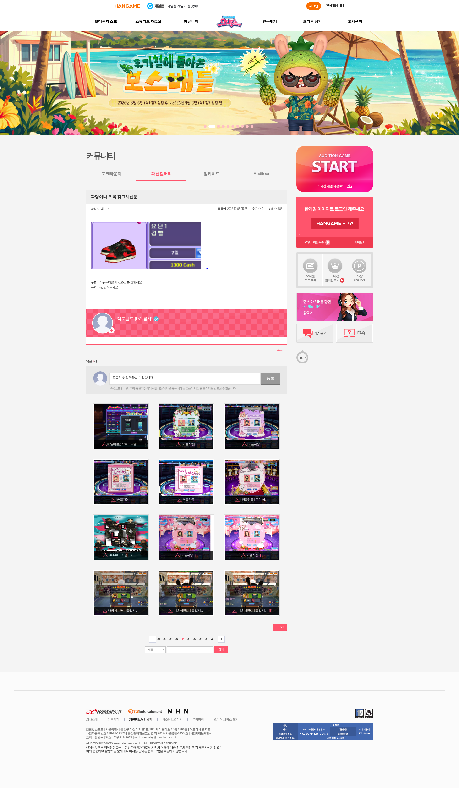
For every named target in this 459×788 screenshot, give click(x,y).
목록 (279, 350)
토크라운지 (111, 173)
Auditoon (261, 173)
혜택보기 (360, 242)
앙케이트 (211, 173)
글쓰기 (280, 627)
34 (176, 639)
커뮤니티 (191, 21)
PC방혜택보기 (359, 278)
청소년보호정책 (172, 719)
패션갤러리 (161, 173)
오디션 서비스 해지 (226, 719)
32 (164, 639)
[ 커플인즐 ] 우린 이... (254, 499)
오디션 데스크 (106, 21)
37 (194, 639)
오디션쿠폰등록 (310, 278)
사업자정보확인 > (200, 733)
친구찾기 (269, 21)
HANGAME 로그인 (335, 223)
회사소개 (92, 719)
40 (212, 639)
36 (188, 639)
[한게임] (127, 6)
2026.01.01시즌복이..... (123, 555)
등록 (270, 378)
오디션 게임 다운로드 (334, 186)
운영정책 (198, 719)
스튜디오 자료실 (148, 21)
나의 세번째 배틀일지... (123, 610)
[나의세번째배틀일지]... (189, 610)
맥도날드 (106, 209)
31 (158, 639)
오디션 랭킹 (312, 21)
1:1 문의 (314, 333)
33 (170, 639)
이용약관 (113, 719)
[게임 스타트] (334, 163)
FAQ (354, 333)
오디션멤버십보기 (332, 278)
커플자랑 (255, 555)
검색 (221, 649)
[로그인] (313, 6)
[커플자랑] (189, 444)
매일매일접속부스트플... (123, 444)
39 (206, 639)
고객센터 (355, 21)
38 (200, 639)
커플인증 (189, 499)
